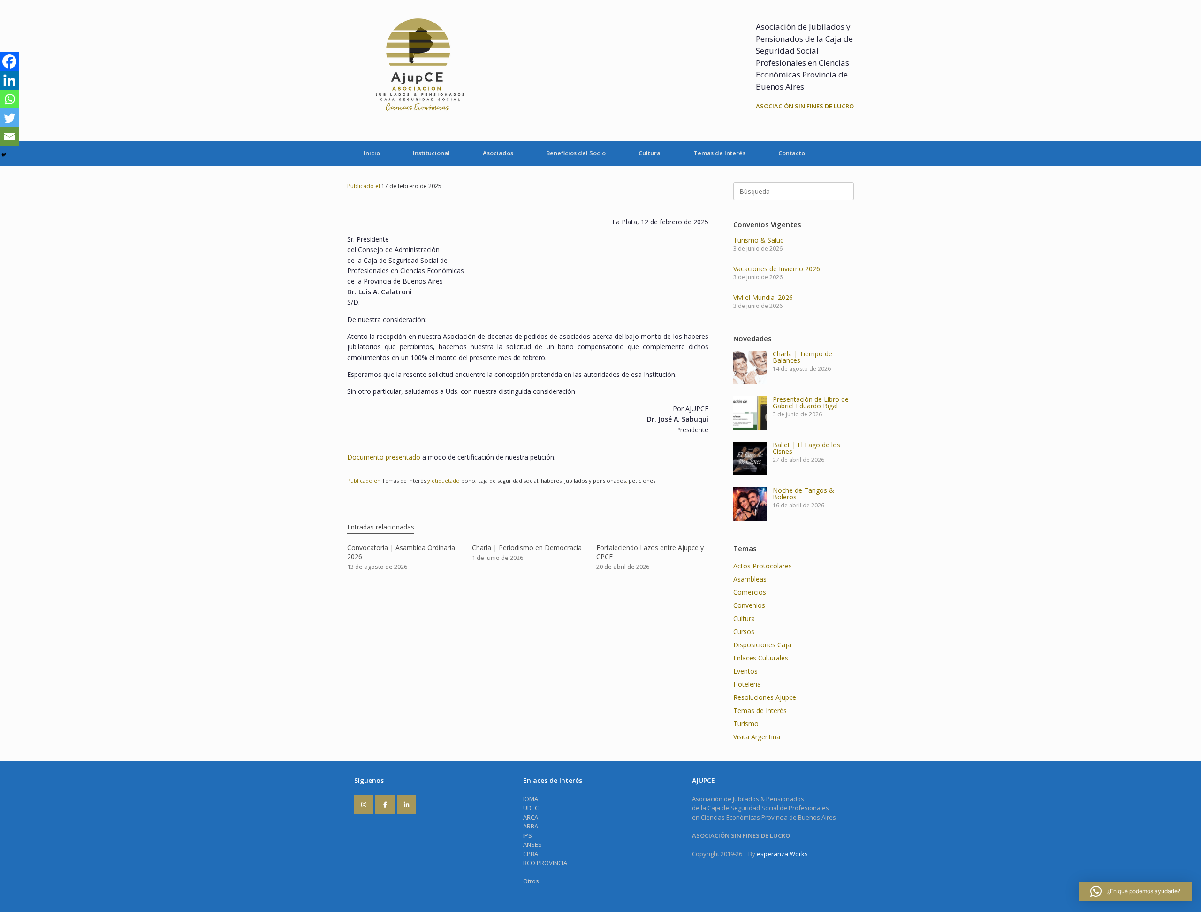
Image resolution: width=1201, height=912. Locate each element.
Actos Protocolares (762, 565)
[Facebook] (9, 61)
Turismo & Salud (758, 240)
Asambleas (750, 579)
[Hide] (4, 155)
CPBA (530, 854)
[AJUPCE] (417, 70)
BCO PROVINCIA (545, 862)
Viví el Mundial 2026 (763, 297)
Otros (531, 881)
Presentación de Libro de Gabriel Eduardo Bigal (811, 402)
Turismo (746, 723)
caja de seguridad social (508, 480)
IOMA (530, 799)
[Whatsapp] (9, 99)
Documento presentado (383, 456)
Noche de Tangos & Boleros (803, 493)
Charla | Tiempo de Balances (802, 357)
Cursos (743, 631)
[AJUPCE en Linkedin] (406, 804)
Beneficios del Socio (576, 153)
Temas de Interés (719, 153)
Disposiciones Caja (762, 644)
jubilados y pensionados (595, 480)
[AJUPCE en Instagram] (363, 804)
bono (468, 480)
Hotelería (747, 684)
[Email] (9, 136)
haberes (551, 480)
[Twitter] (9, 117)
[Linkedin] (9, 80)
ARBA (530, 826)
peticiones (642, 480)
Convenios (749, 605)
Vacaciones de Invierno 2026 (776, 268)
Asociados (498, 153)
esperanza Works (782, 854)
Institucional (431, 153)
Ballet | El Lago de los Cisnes (806, 448)
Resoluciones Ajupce (764, 697)
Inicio (372, 153)
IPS (527, 835)
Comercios (749, 592)
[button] (1135, 891)
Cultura (650, 153)
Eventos (745, 671)
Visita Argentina (756, 736)
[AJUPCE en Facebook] (385, 804)
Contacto (791, 153)
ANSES (532, 844)
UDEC (531, 808)
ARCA (530, 817)
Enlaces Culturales (760, 657)
